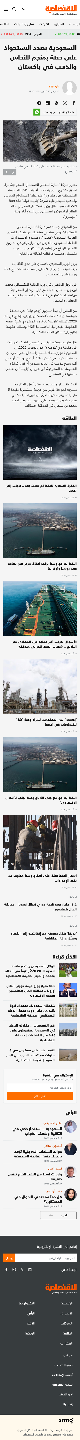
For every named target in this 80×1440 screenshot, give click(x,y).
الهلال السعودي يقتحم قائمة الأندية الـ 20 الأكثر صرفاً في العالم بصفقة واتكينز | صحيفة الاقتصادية (30, 971)
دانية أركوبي (54, 1191)
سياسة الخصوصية (62, 1384)
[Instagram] (14, 1269)
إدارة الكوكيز (66, 1394)
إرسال (9, 1258)
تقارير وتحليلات (24, 24)
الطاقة (4, 24)
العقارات (66, 1343)
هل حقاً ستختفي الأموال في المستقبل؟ (38, 1198)
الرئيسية (74, 24)
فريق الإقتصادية (63, 1365)
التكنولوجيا (27, 1303)
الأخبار (31, 1323)
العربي (65, 34)
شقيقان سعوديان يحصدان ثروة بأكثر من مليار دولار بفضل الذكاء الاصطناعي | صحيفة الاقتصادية (31, 1010)
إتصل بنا (68, 1404)
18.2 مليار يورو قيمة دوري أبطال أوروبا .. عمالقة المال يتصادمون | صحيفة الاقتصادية (30, 990)
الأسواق (59, 24)
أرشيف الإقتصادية (62, 1374)
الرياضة (73, 897)
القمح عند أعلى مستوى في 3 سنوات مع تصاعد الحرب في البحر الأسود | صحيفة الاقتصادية (30, 1055)
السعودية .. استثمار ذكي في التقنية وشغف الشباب (37, 1130)
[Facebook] (6, 1269)
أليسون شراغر (53, 1145)
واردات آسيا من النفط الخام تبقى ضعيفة (35, 1176)
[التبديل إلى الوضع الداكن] (23, 9)
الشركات (44, 24)
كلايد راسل (55, 1168)
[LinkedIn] (30, 1269)
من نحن (68, 1355)
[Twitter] (22, 1269)
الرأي (31, 1313)
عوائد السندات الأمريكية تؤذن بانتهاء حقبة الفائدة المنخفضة (38, 1153)
